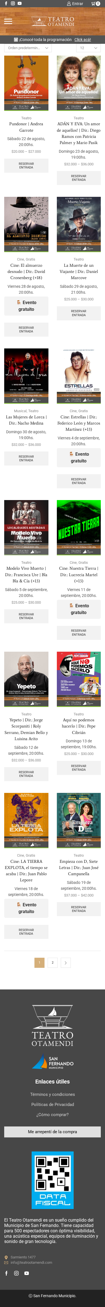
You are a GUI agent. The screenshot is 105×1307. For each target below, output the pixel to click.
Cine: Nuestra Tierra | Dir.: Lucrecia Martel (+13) (78, 574)
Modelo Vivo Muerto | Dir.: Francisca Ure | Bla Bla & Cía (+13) (26, 574)
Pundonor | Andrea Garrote (26, 127)
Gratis (30, 259)
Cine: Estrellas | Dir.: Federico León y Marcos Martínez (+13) (78, 423)
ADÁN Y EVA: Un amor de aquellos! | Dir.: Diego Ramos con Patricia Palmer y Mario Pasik (79, 133)
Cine (20, 259)
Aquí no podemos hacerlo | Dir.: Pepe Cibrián (78, 726)
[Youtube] (20, 3)
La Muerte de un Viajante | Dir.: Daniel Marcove (79, 271)
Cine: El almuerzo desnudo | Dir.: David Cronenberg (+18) (26, 271)
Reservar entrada (26, 165)
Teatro (26, 118)
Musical (20, 411)
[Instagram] (13, 3)
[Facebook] (6, 3)
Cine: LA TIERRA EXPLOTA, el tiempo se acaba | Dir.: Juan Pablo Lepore (26, 871)
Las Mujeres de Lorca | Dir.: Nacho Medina (26, 420)
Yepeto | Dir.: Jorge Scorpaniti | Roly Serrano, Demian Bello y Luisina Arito (26, 729)
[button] (52, 1131)
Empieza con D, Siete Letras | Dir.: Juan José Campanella (79, 867)
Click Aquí (77, 39)
